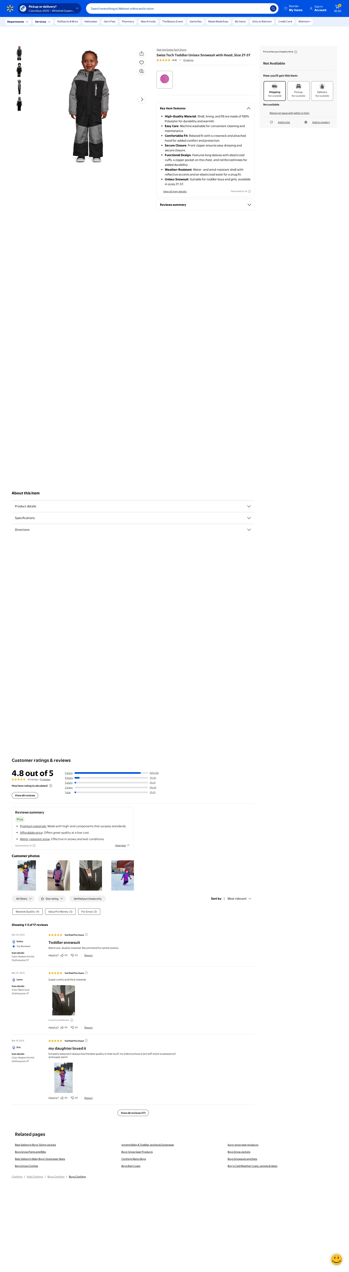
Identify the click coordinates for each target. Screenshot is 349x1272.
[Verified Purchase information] (86, 511)
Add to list (284, 122)
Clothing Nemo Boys (133, 736)
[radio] (165, 80)
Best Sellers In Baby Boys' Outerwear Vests (40, 736)
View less (120, 422)
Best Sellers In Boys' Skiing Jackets (35, 722)
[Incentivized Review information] (71, 597)
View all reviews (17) (133, 690)
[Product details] (249, 295)
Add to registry (321, 122)
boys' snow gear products (243, 722)
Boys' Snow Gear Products (137, 729)
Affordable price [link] (31, 410)
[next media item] (142, 99)
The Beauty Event (172, 21)
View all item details (175, 191)
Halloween (90, 21)
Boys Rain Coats (130, 743)
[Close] (74, 21)
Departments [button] (15, 21)
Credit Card (285, 21)
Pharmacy (128, 21)
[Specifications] (249, 306)
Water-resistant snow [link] (35, 416)
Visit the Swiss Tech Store (171, 49)
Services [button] (40, 21)
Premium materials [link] (33, 403)
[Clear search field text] (264, 8)
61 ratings (188, 60)
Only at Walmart (262, 21)
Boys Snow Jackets (239, 729)
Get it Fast (110, 21)
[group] (175, 60)
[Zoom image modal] (141, 71)
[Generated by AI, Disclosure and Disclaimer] (249, 191)
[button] (294, 8)
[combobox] (182, 8)
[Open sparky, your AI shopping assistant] (336, 1259)
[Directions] (249, 318)
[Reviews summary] (180, 60)
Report (88, 532)
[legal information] (295, 51)
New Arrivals (148, 21)
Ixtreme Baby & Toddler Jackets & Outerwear (147, 722)
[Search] (273, 8)
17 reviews (45, 356)
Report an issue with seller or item (289, 113)
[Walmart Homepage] (10, 8)
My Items (240, 21)
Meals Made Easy (218, 21)
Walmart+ (305, 21)
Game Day (196, 21)
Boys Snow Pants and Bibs (30, 729)
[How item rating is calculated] (50, 362)
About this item (26, 281)
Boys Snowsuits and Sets (242, 736)
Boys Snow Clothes (26, 743)
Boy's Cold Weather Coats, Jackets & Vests (252, 743)
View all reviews (25, 372)
